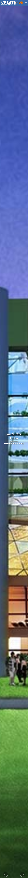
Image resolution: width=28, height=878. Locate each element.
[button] (5, 874)
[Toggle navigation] (26, 2)
